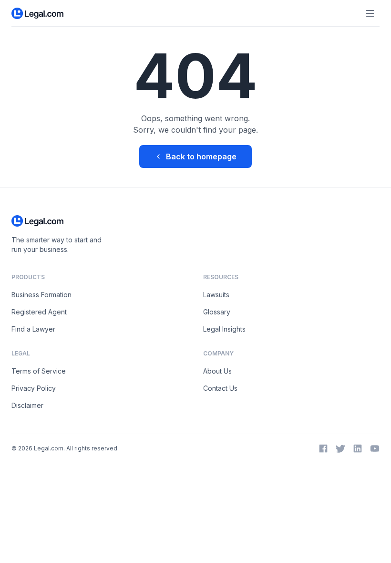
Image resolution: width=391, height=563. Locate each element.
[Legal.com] (37, 13)
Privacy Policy (33, 388)
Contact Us (220, 388)
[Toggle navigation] (370, 13)
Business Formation (41, 295)
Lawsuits (216, 295)
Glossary (216, 312)
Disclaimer (27, 405)
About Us (217, 371)
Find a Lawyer (33, 329)
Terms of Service (38, 371)
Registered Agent (39, 312)
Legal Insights (224, 329)
